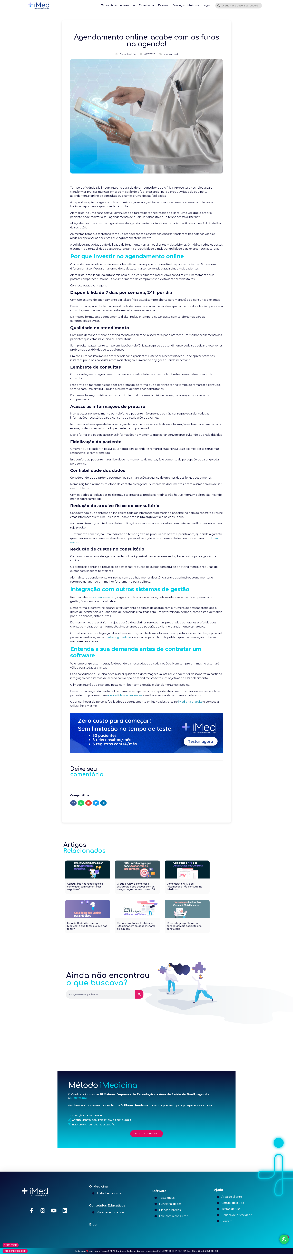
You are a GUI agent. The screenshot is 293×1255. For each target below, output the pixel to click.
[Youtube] (53, 1210)
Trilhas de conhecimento (116, 5)
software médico (104, 597)
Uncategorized (170, 54)
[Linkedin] (64, 1210)
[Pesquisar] (139, 994)
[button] (73, 803)
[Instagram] (42, 1210)
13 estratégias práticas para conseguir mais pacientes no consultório (184, 926)
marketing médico (117, 637)
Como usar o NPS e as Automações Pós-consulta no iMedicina (184, 887)
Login (206, 5)
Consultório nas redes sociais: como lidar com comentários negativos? (85, 887)
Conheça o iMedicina (186, 5)
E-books (163, 5)
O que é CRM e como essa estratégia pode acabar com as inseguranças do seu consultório (136, 887)
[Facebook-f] (31, 1210)
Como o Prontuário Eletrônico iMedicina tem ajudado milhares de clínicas (136, 926)
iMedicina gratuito (190, 701)
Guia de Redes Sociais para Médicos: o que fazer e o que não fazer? (87, 926)
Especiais (145, 5)
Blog (93, 1224)
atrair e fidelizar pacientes (124, 695)
